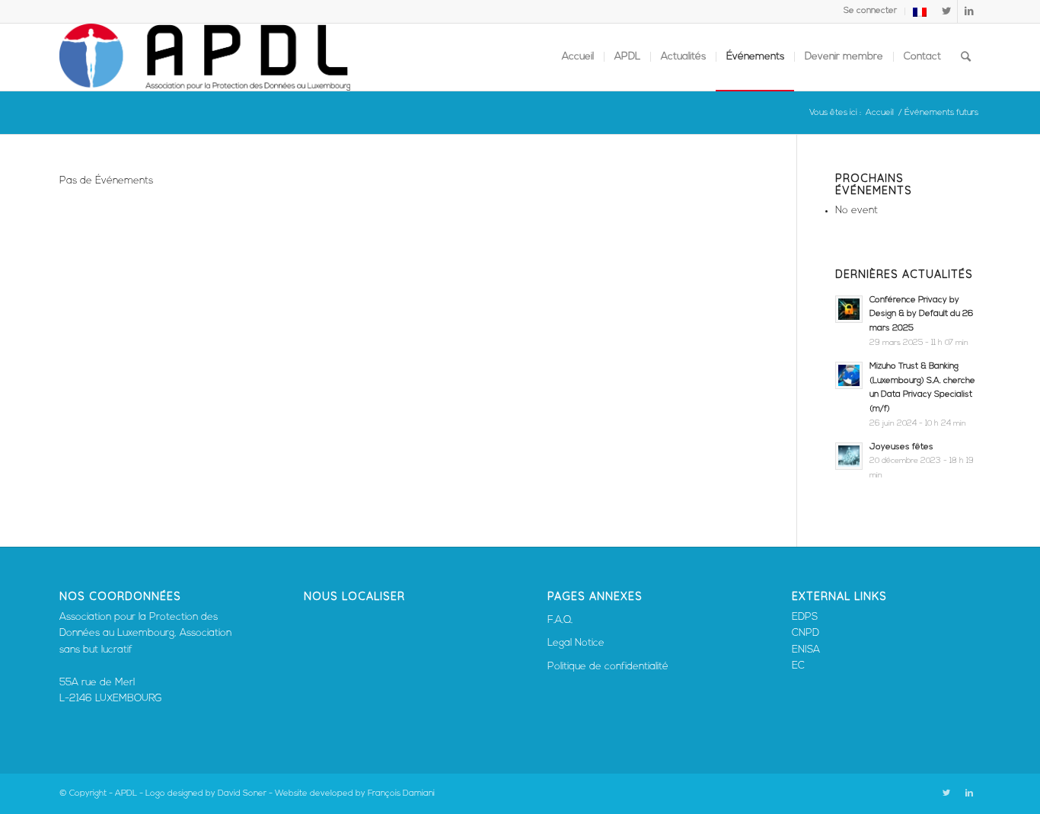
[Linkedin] (969, 11)
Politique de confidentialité (607, 667)
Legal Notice (576, 643)
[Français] (920, 14)
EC (798, 666)
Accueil (880, 113)
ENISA (806, 650)
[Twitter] (946, 11)
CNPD (805, 633)
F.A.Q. (560, 620)
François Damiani (401, 794)
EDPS (805, 617)
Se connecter (870, 11)
